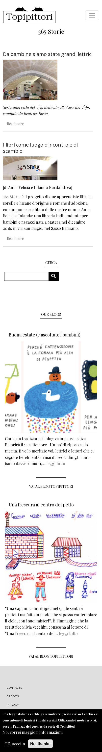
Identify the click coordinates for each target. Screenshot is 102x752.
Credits (13, 696)
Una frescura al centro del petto (41, 505)
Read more (15, 123)
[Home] (29, 15)
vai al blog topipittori (51, 486)
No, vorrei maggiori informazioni (32, 732)
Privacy (13, 704)
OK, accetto (14, 743)
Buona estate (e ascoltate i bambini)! (45, 335)
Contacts (14, 687)
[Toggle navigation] (92, 15)
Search (55, 276)
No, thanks (40, 744)
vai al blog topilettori (51, 656)
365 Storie (12, 196)
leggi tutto (55, 463)
